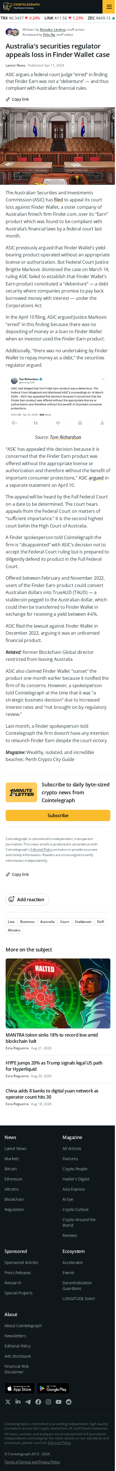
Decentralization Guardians (77, 1285)
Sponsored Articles (21, 1262)
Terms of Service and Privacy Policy (32, 1461)
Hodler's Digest (76, 1179)
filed (58, 200)
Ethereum (13, 1179)
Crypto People (75, 1168)
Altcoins (12, 1189)
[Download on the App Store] (20, 1388)
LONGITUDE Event (79, 1298)
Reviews (70, 1235)
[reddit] (68, 1403)
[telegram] (28, 1403)
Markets (12, 1158)
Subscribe (58, 815)
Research (13, 1282)
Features (70, 1158)
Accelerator (73, 1262)
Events (68, 1272)
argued (96, 478)
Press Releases (18, 1272)
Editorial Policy (41, 849)
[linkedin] (18, 1403)
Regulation (14, 1209)
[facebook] (38, 1403)
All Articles (72, 1148)
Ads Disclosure (18, 1356)
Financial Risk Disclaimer (17, 1369)
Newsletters (15, 1335)
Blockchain (14, 1199)
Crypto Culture (76, 1209)
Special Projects (18, 1293)
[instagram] (48, 1403)
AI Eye (68, 1199)
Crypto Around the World (79, 1222)
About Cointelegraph (23, 1325)
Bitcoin (11, 1168)
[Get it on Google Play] (53, 1388)
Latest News (16, 65)
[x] (8, 1403)
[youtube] (58, 1403)
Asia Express (74, 1189)
